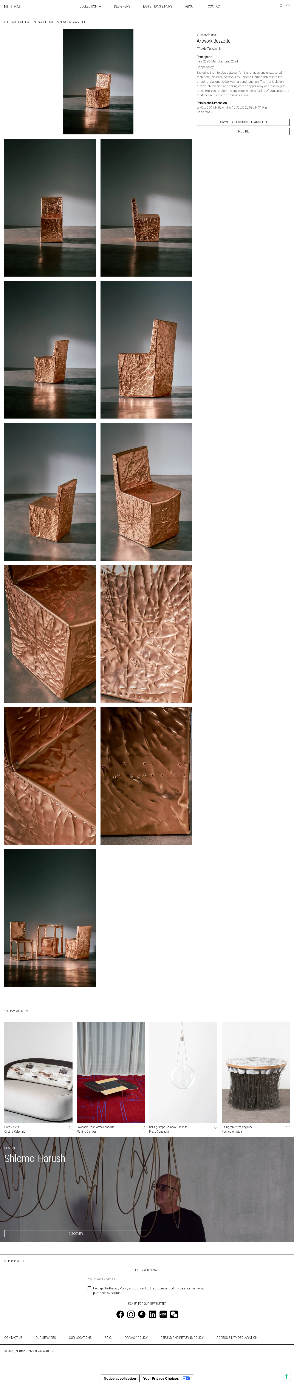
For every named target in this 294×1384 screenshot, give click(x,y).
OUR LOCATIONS (80, 1337)
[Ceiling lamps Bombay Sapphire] (183, 1072)
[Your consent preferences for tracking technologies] (286, 1376)
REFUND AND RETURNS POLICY (182, 1337)
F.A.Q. (108, 1337)
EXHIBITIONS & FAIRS (157, 6)
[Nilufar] (13, 6)
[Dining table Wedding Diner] (256, 1072)
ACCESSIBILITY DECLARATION (237, 1337)
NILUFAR (10, 22)
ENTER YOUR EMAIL (147, 1270)
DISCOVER (76, 1233)
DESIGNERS (122, 6)
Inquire (243, 131)
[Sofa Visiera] (38, 1072)
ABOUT (190, 6)
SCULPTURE (46, 22)
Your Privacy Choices (161, 1378)
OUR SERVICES (46, 1337)
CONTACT (215, 6)
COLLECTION (88, 6)
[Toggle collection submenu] (100, 6)
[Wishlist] (288, 6)
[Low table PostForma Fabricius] (111, 1072)
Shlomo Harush (207, 34)
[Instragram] (131, 1314)
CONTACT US (13, 1337)
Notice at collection (120, 1378)
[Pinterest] (141, 1314)
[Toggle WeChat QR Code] (174, 1314)
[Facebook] (120, 1314)
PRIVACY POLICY (136, 1337)
